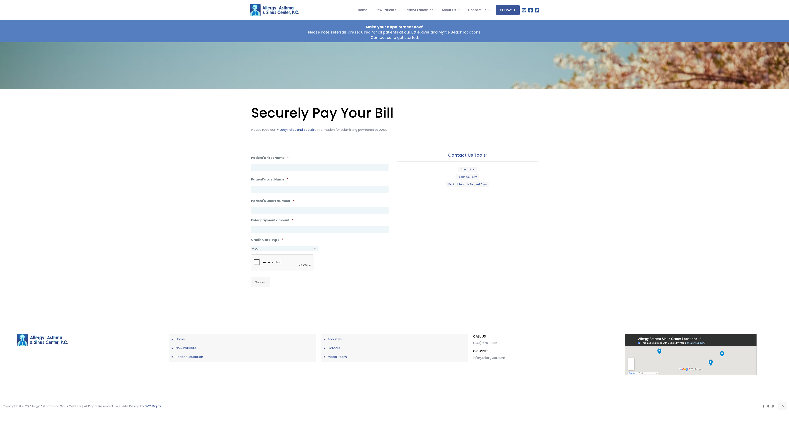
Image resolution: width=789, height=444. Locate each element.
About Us (335, 339)
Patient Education (189, 357)
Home (180, 339)
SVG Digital (153, 406)
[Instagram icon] (772, 406)
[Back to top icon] (782, 406)
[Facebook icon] (763, 406)
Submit (260, 282)
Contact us (381, 37)
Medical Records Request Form (467, 184)
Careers (334, 348)
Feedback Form (467, 177)
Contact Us (467, 169)
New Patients (186, 348)
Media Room (337, 357)
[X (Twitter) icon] (767, 406)
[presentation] (282, 262)
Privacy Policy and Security (296, 129)
